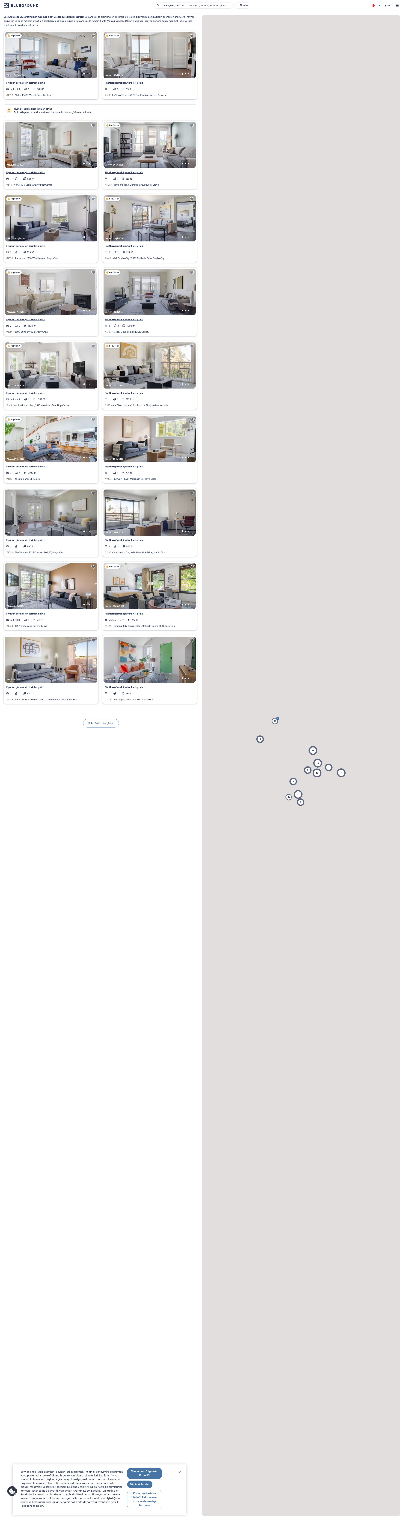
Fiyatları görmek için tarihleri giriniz (25, 82)
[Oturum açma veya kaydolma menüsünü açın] (397, 5)
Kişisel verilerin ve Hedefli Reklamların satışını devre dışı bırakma (144, 1499)
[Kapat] (179, 1472)
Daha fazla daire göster (101, 723)
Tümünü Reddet (140, 1484)
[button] (308, 770)
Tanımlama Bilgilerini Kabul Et (144, 1473)
